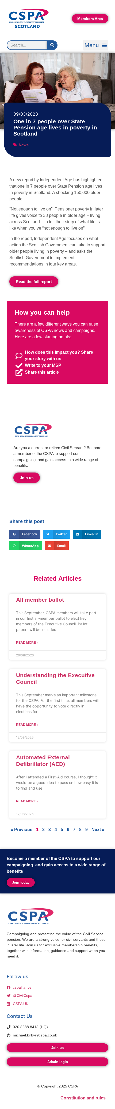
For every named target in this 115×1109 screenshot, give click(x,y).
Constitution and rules (83, 1098)
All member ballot (40, 600)
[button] (95, 45)
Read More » (27, 642)
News (24, 145)
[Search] (52, 45)
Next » (97, 829)
